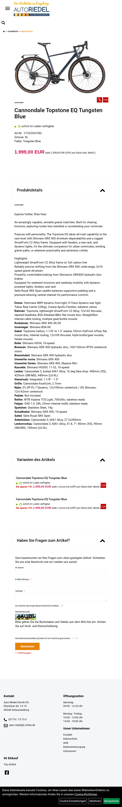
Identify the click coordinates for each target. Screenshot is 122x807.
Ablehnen (95, 801)
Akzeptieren (111, 801)
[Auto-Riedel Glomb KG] (32, 8)
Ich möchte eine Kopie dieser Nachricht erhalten (37, 606)
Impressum (69, 751)
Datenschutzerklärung (28, 638)
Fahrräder (13, 31)
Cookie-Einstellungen (73, 801)
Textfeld (18, 591)
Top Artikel (10, 764)
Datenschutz (70, 738)
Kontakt (67, 734)
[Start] (4, 31)
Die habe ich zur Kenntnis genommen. (43, 638)
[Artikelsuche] (3, 23)
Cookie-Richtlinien (86, 794)
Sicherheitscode (22, 612)
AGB (65, 742)
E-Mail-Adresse (22, 579)
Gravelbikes (27, 31)
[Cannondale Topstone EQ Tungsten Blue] (59, 66)
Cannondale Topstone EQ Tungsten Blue (41, 478)
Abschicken (27, 646)
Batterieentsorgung (74, 746)
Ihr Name (19, 567)
